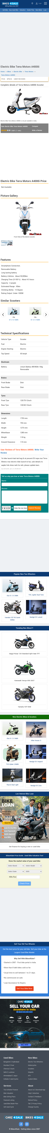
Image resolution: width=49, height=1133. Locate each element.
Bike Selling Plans (9, 1097)
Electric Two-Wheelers (35, 1062)
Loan (45, 10)
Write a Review (37, 130)
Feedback (38, 1097)
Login (40, 3)
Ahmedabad (8, 1076)
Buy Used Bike (13, 10)
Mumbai (6, 1065)
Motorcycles (32, 1065)
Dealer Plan (30, 10)
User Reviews (19, 79)
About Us (31, 1090)
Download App (40, 1090)
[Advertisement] (24, 38)
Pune (12, 1065)
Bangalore (7, 1062)
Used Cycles (14, 1079)
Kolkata (6, 1079)
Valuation (23, 10)
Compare (35, 126)
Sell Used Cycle (9, 1107)
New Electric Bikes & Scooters (24, 717)
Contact (30, 1097)
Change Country (33, 1107)
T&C (29, 1104)
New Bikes (39, 10)
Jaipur (15, 1076)
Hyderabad (15, 1062)
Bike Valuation (8, 1093)
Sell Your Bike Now (24, 988)
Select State (32, 3)
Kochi (12, 1069)
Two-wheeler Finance (11, 1090)
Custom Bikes (32, 1079)
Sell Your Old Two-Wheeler (24, 944)
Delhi (5, 1072)
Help (29, 1093)
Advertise (36, 1093)
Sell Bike (5, 10)
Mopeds (30, 1072)
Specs (9, 79)
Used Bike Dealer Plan (11, 1104)
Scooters (31, 1069)
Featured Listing (9, 1100)
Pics (3, 79)
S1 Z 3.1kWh (35, 320)
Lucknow (11, 1072)
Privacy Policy (37, 1104)
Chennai (6, 1069)
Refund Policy (32, 1100)
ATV (29, 1076)
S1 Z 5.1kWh (13, 320)
